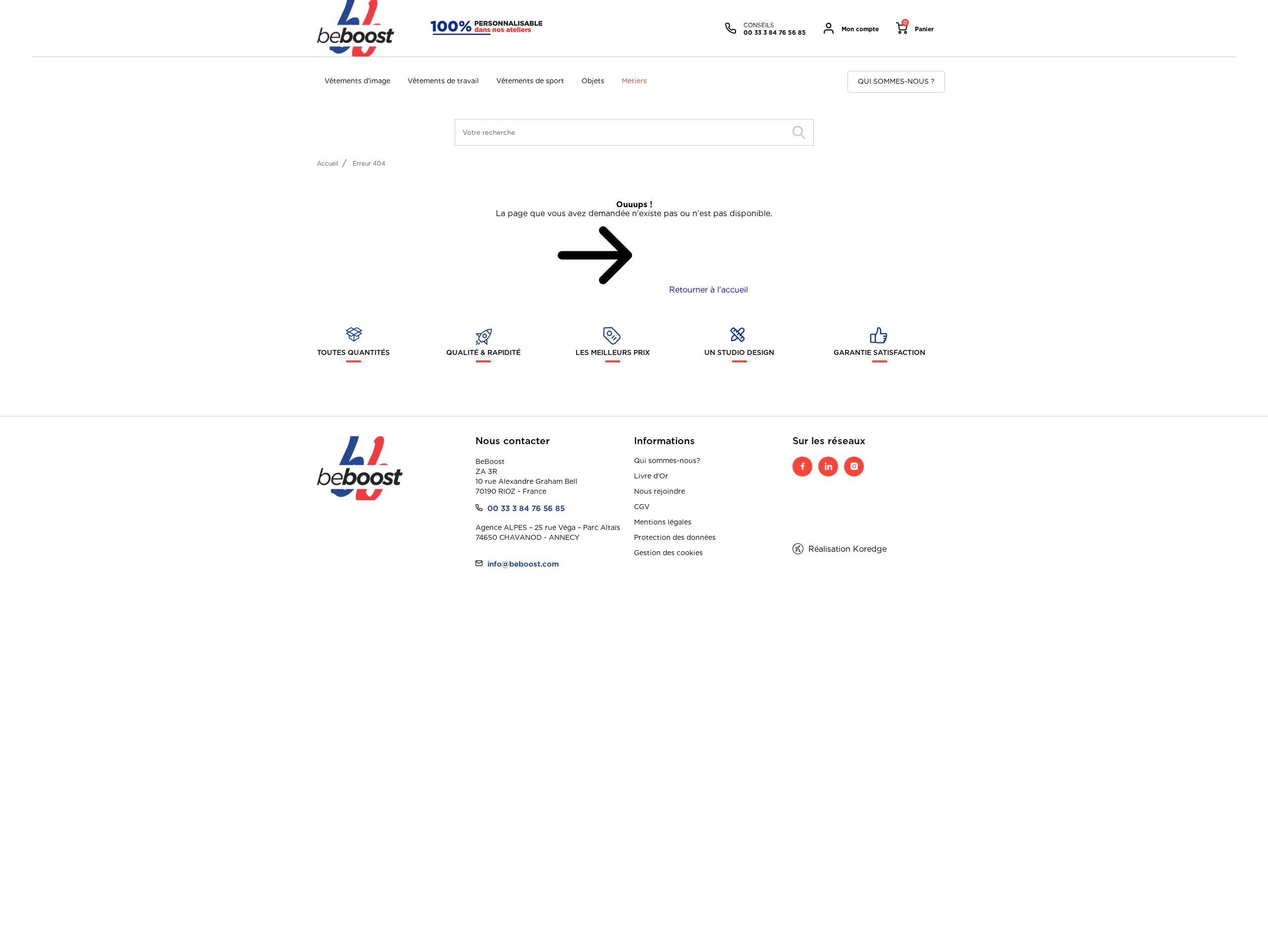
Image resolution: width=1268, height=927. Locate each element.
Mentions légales (662, 522)
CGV (642, 507)
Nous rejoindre (659, 491)
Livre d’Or (651, 476)
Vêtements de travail (443, 81)
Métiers (634, 81)
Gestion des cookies (668, 553)
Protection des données (675, 537)
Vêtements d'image (357, 81)
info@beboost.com (523, 564)
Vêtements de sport (530, 81)
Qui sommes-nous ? (896, 81)
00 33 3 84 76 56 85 (526, 508)
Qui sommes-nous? (667, 460)
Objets (592, 81)
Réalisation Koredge (847, 549)
